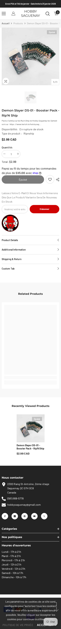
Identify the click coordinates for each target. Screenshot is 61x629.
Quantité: (7, 147)
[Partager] (56, 180)
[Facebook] (5, 516)
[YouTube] (34, 516)
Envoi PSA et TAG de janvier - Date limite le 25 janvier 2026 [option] (30, 4)
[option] (30, 56)
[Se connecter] (13, 13)
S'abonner (44, 209)
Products (18, 23)
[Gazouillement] (44, 516)
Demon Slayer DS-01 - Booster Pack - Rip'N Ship (30, 447)
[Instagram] (15, 516)
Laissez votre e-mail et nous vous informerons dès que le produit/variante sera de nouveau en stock (30, 197)
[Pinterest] (24, 516)
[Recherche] (48, 14)
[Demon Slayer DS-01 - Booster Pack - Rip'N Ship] (31, 428)
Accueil (5, 23)
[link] (50, 179)
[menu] (4, 14)
